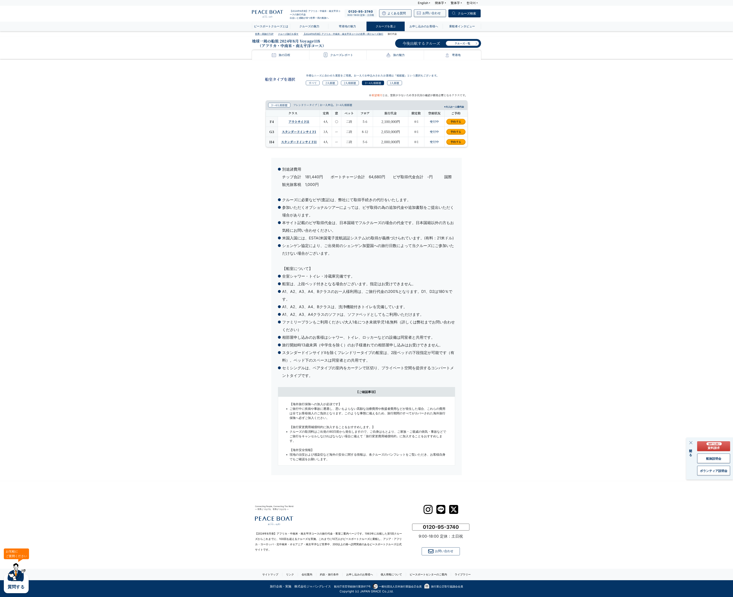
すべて (313, 83)
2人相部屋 (350, 83)
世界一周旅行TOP (264, 33)
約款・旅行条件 (329, 574)
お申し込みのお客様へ (359, 574)
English (423, 3)
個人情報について (391, 574)
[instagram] (428, 509)
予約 (455, 121)
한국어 (471, 3)
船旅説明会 (713, 458)
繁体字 (455, 3)
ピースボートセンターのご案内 (428, 574)
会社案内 (307, 574)
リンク (290, 574)
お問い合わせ (444, 551)
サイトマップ (270, 574)
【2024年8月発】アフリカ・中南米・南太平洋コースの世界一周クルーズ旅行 (343, 33)
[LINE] (440, 509)
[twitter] (453, 509)
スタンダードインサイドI (299, 132)
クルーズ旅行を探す (288, 33)
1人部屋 (394, 83)
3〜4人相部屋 (373, 83)
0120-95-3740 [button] (441, 527)
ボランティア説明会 (713, 471)
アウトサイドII (298, 121)
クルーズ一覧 (462, 43)
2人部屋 (330, 83)
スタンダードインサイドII (299, 142)
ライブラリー (463, 574)
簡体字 (439, 3)
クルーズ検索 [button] (467, 13)
